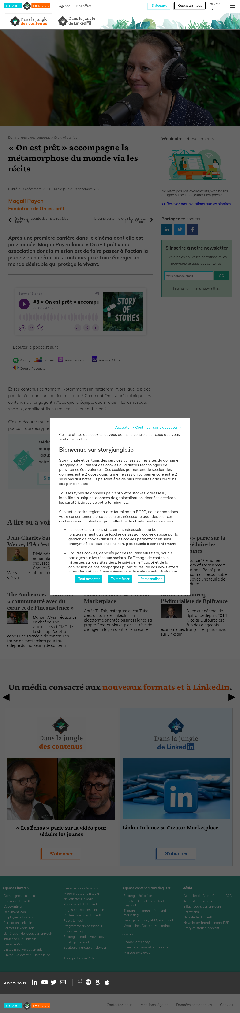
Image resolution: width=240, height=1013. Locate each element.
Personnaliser (151, 579)
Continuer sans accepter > (158, 427)
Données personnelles (194, 1004)
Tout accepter (89, 579)
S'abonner (159, 5)
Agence (64, 6)
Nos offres (83, 6)
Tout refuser (120, 579)
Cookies (226, 1004)
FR (211, 4)
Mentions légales (154, 1004)
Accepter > (124, 427)
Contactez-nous (190, 5)
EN (218, 4)
